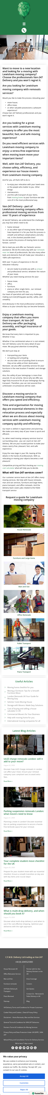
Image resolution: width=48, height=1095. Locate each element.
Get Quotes (30, 989)
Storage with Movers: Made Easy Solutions (25, 705)
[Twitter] (24, 1047)
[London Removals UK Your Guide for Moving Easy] (5, 697)
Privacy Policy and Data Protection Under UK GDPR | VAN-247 (23, 1033)
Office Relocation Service (12, 974)
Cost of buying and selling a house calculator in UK (21, 709)
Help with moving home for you (20, 717)
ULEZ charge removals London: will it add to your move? (23, 760)
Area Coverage (31, 979)
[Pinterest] (31, 1047)
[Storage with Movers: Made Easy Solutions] (5, 705)
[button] (24, 24)
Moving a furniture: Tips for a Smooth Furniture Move (23, 691)
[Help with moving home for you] (5, 717)
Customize (24, 1083)
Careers (29, 984)
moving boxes (17, 197)
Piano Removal (9, 996)
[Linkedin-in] (20, 1047)
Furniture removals (10, 984)
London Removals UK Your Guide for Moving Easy (23, 697)
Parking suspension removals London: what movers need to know (24, 812)
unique (39, 269)
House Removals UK (10, 969)
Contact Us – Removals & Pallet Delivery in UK (35, 995)
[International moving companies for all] (5, 721)
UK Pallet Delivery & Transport (10, 990)
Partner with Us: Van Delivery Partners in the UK (34, 971)
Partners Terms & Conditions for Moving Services (20, 1027)
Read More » (8, 781)
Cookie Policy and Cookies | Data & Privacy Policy (20, 1012)
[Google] (35, 1047)
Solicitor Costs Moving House (19, 702)
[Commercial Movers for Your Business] (5, 714)
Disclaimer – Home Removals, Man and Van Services (22, 1017)
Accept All (24, 1076)
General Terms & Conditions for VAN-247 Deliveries (21, 1022)
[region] (24, 1073)
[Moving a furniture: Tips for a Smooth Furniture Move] (5, 691)
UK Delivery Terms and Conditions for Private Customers (23, 1007)
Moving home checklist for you (20, 687)
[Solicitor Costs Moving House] (5, 702)
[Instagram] (16, 1047)
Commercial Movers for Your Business (23, 714)
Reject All (24, 1090)
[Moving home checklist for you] (5, 687)
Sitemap (6, 1001)
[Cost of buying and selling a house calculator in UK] (5, 709)
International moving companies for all (23, 721)
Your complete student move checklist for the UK (24, 862)
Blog (28, 1001)
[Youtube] (27, 1047)
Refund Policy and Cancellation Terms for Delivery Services (24, 1040)
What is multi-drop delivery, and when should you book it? (24, 912)
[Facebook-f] (12, 1047)
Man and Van (8, 979)
